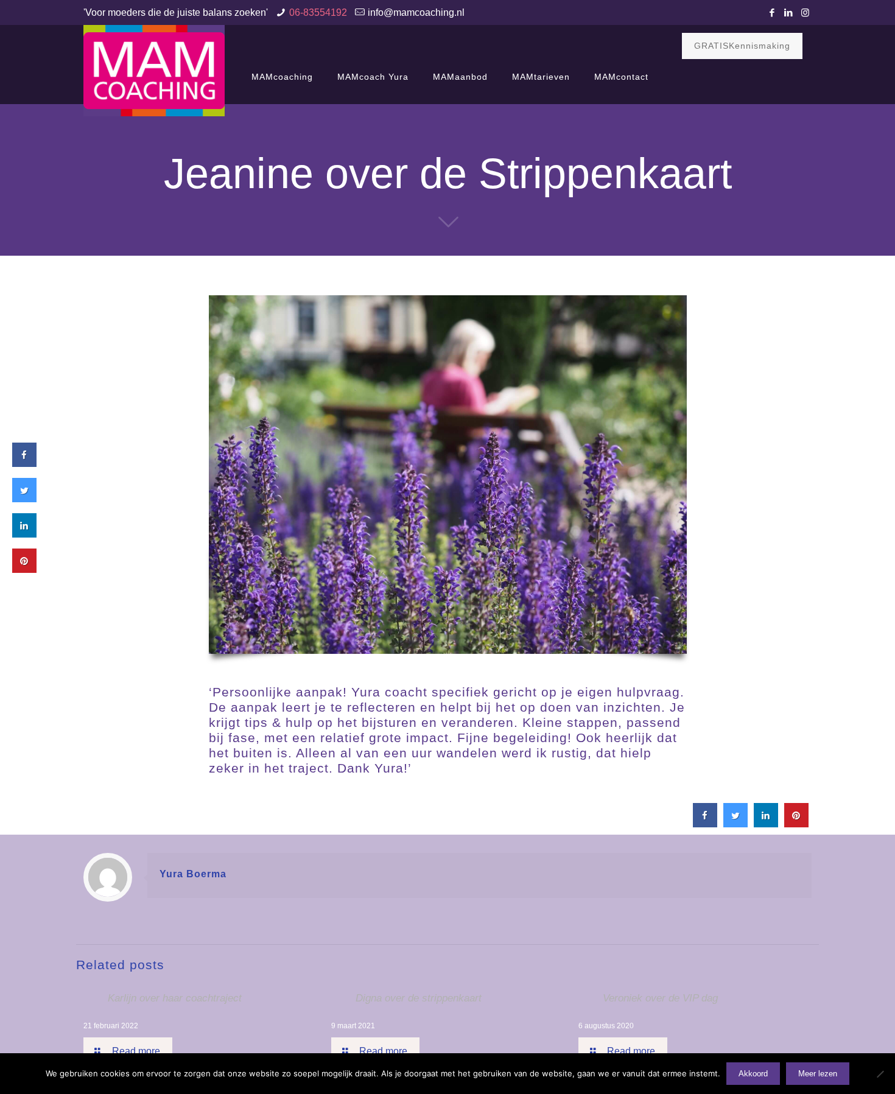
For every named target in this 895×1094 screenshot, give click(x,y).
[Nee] (880, 1074)
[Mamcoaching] (154, 70)
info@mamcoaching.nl (416, 12)
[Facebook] (772, 12)
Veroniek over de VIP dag (660, 998)
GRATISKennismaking (742, 46)
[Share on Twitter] (735, 824)
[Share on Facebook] (705, 824)
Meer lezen (817, 1073)
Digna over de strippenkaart (419, 998)
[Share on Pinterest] (796, 824)
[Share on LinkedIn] (24, 534)
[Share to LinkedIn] (766, 824)
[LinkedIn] (788, 12)
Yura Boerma (193, 874)
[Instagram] (805, 12)
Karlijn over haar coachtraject (175, 998)
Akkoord (753, 1073)
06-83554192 (318, 12)
